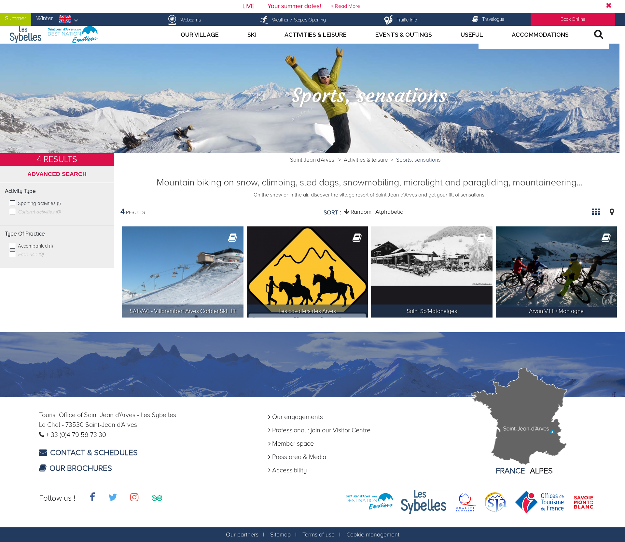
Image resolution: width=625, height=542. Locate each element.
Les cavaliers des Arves (307, 311)
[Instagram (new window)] (134, 498)
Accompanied (35, 246)
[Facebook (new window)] (92, 498)
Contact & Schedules (94, 452)
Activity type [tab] (20, 191)
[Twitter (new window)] (112, 498)
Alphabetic (389, 211)
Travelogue (493, 19)
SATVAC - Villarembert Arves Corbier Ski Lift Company (183, 312)
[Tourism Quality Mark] (465, 502)
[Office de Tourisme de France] (539, 502)
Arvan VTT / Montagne (556, 311)
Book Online (573, 19)
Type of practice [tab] (25, 234)
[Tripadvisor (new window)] (157, 498)
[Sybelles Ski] (423, 502)
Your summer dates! (294, 6)
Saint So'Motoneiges (432, 311)
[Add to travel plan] (232, 240)
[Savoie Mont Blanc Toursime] (583, 502)
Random (361, 211)
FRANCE (510, 471)
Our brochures (80, 468)
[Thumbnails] (595, 211)
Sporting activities (39, 203)
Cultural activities (39, 212)
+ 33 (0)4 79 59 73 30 (76, 435)
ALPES (541, 471)
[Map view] (611, 211)
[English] (68, 21)
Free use (30, 254)
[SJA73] (496, 502)
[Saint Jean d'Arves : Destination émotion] (369, 502)
